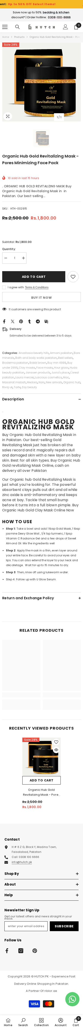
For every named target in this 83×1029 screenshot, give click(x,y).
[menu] (5, 27)
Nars (42, 382)
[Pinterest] (21, 321)
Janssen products (37, 372)
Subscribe (64, 926)
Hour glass (61, 367)
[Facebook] (4, 321)
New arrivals (54, 382)
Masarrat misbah (14, 382)
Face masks (44, 367)
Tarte (17, 387)
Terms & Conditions (36, 287)
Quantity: (9, 249)
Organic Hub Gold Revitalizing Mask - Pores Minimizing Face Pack (41, 792)
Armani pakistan (61, 353)
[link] (21, 694)
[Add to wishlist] (73, 276)
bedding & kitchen (56, 12)
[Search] (17, 27)
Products (19, 37)
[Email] (46, 321)
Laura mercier (24, 377)
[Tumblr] (29, 321)
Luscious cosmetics (48, 377)
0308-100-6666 (59, 17)
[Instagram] (20, 950)
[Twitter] (13, 321)
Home (5, 37)
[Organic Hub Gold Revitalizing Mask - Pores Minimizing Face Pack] (41, 757)
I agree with (16, 287)
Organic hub (71, 382)
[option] (41, 81)
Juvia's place (60, 372)
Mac (66, 377)
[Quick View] (56, 750)
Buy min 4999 (56, 363)
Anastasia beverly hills (34, 353)
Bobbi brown (37, 363)
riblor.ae (50, 991)
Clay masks (27, 367)
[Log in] (65, 26)
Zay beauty (29, 387)
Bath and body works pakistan (36, 358)
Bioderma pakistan (15, 363)
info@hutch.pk (22, 862)
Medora (32, 382)
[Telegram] (38, 321)
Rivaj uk (7, 387)
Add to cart (34, 276)
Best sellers (65, 358)
